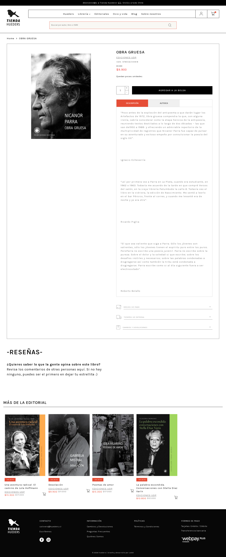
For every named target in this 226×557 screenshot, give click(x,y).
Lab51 (131, 553)
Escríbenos (46, 531)
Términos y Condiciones (146, 526)
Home (10, 38)
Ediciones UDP (126, 57)
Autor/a (164, 103)
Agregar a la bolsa (172, 90)
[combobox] (113, 25)
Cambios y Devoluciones (100, 526)
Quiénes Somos (95, 536)
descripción (132, 103)
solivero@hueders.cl (50, 526)
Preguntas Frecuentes (98, 531)
